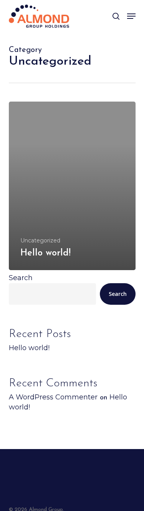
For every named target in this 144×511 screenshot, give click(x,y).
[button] (131, 16)
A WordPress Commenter (53, 397)
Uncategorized (40, 240)
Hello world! (29, 348)
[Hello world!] (72, 186)
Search (21, 278)
